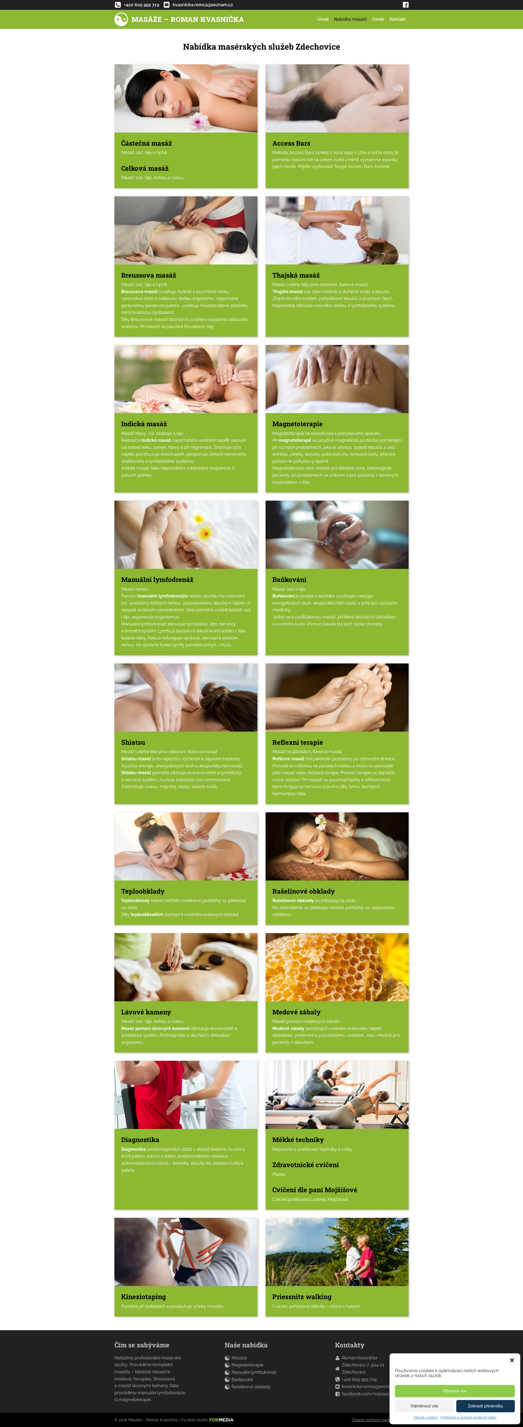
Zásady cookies (426, 1417)
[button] (512, 1360)
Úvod (323, 19)
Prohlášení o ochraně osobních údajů (468, 1417)
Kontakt (398, 19)
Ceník (378, 19)
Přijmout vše (455, 1391)
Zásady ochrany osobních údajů (380, 1420)
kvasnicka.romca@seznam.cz (371, 1386)
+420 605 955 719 (359, 1379)
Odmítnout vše (424, 1406)
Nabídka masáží (350, 19)
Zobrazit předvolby (485, 1406)
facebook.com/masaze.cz (368, 1393)
